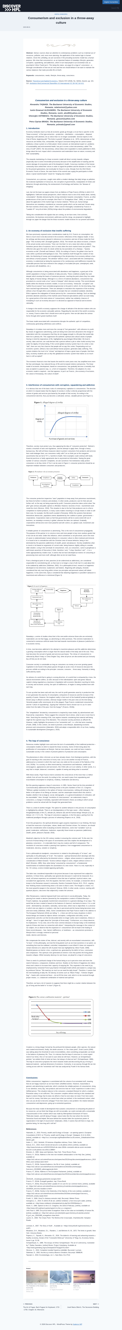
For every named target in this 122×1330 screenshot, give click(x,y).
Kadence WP (77, 1324)
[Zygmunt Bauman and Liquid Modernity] (84, 1277)
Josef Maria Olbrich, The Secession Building (83, 1305)
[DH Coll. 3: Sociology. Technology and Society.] (61, 1277)
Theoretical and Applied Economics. (45, 81)
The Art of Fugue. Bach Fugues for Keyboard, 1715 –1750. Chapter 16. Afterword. (41, 1307)
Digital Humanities (111, 2)
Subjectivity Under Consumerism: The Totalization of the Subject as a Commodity (36, 1285)
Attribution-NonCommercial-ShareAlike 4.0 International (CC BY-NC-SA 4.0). (57, 83)
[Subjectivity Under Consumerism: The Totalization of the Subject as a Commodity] (37, 1277)
